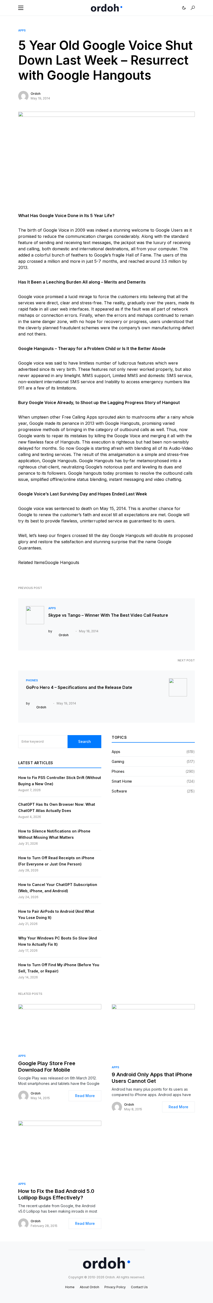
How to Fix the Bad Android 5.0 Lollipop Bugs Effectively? (56, 1194)
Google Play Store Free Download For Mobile (46, 1066)
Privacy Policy (115, 1287)
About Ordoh (89, 1287)
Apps (22, 30)
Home (70, 1287)
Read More (85, 1095)
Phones (32, 680)
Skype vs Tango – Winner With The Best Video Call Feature (108, 615)
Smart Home (122, 781)
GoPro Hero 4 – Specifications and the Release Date (79, 687)
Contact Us (139, 1287)
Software (119, 791)
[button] (20, 8)
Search (84, 741)
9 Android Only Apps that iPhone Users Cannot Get (152, 1077)
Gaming (118, 761)
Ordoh (36, 94)
